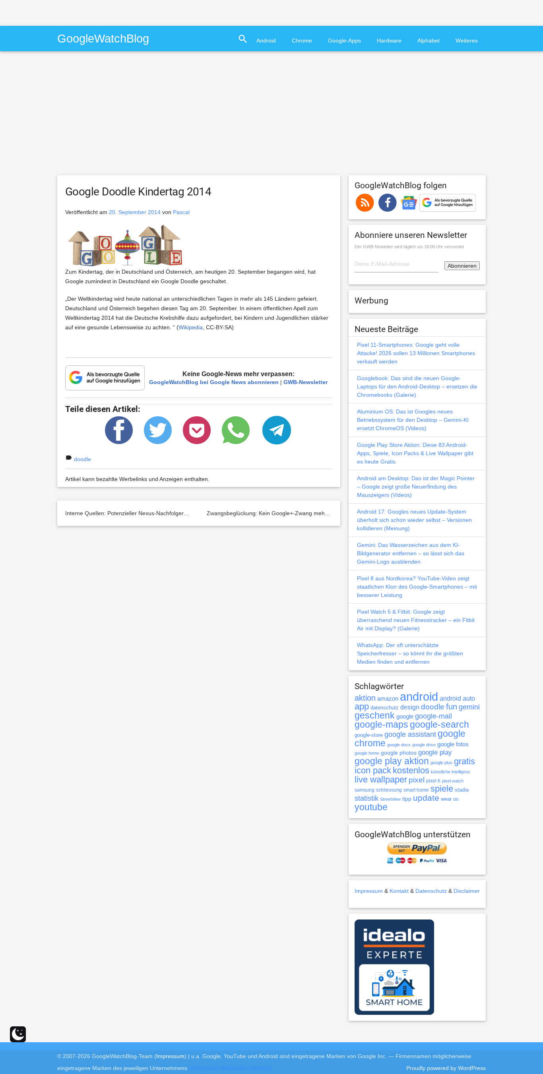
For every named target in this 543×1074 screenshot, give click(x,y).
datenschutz (384, 708)
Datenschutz (431, 891)
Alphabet (428, 40)
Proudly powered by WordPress (446, 1068)
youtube (371, 807)
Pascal (181, 212)
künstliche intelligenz (450, 771)
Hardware (389, 40)
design (409, 707)
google (404, 716)
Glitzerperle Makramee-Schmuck (230, 1068)
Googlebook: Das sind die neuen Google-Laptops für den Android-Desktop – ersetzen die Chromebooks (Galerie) (417, 386)
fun (451, 706)
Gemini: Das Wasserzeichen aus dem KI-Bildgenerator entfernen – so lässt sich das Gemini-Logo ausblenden (410, 553)
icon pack (373, 770)
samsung (364, 790)
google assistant (410, 734)
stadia (462, 790)
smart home (416, 790)
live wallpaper (381, 779)
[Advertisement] (93, 12)
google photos (399, 752)
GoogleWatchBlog (103, 38)
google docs (399, 744)
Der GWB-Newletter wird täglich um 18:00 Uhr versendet (409, 246)
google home (367, 753)
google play (435, 752)
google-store (369, 735)
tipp (406, 799)
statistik (366, 798)
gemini (469, 707)
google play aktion (392, 761)
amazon (387, 698)
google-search (439, 725)
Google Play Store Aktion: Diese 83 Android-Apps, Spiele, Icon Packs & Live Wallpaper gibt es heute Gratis (415, 453)
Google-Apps (344, 40)
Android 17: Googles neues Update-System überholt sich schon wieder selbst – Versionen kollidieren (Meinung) (414, 519)
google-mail (433, 716)
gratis (464, 761)
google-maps (381, 724)
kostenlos (411, 770)
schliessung (389, 790)
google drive (424, 744)
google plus (441, 762)
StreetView (390, 799)
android (419, 696)
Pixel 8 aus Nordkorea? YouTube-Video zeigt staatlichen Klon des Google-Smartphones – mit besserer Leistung (417, 586)
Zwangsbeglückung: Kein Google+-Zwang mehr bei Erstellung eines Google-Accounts (315, 513)
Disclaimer (467, 891)
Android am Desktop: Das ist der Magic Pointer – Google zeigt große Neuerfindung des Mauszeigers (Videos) (416, 486)
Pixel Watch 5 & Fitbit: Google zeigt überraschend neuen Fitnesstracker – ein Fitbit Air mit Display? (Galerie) (416, 620)
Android (266, 40)
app (362, 706)
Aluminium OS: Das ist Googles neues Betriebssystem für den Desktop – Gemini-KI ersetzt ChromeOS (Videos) (413, 419)
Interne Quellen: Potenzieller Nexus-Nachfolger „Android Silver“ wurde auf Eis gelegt (171, 513)
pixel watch (452, 780)
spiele (442, 789)
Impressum (369, 891)
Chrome (302, 40)
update (426, 797)
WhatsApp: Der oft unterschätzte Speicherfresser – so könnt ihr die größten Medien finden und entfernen (410, 653)
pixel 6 (433, 781)
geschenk (375, 716)
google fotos (453, 744)
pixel (417, 779)
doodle (82, 459)
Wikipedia (190, 327)
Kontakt (399, 891)
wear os (450, 799)
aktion (365, 697)
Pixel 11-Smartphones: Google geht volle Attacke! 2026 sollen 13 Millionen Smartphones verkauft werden (416, 353)
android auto (457, 698)
